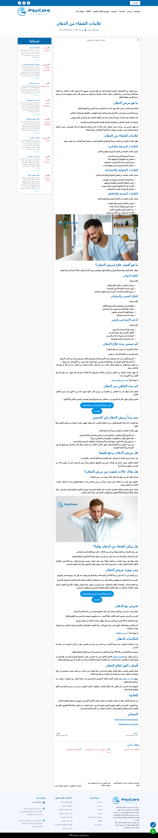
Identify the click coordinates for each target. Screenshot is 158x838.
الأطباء (88, 11)
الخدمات (122, 11)
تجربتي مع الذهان (122, 633)
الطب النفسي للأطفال (33, 119)
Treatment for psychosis (128, 724)
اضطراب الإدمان (35, 137)
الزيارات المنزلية (35, 47)
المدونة (113, 11)
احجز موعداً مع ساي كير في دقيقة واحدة (97, 405)
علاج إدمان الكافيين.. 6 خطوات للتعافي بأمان (68, 786)
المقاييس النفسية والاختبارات (31, 64)
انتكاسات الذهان (118, 657)
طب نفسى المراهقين (33, 100)
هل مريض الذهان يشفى (119, 380)
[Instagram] (24, 3)
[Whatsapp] (19, 3)
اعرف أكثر (37, 59)
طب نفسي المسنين (34, 156)
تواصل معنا (80, 11)
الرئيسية (137, 11)
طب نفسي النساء (34, 83)
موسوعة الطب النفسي (101, 11)
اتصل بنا (97, 411)
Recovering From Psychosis (126, 720)
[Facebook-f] (28, 3)
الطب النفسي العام (34, 175)
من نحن (129, 11)
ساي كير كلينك (128, 679)
